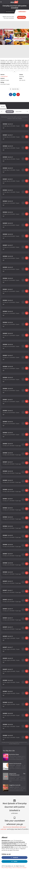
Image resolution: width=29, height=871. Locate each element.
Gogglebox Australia (14, 785)
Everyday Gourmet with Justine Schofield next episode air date (14, 742)
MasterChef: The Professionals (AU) (17, 774)
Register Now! (21, 17)
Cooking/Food (4, 76)
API (2, 867)
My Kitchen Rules (14, 754)
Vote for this (15, 89)
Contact (24, 867)
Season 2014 (18, 111)
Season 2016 (10, 111)
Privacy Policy (7, 867)
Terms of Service (17, 867)
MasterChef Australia (15, 763)
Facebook (15, 857)
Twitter (15, 861)
